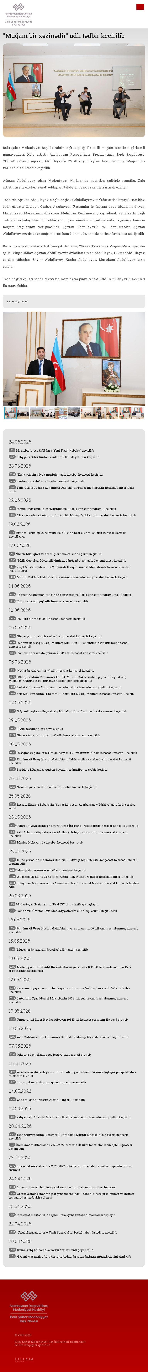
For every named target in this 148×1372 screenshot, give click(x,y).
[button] (142, 359)
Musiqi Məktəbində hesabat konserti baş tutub (46, 842)
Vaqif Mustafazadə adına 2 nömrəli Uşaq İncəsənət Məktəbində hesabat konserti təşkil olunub (70, 569)
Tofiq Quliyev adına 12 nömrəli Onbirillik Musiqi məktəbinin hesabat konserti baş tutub (71, 489)
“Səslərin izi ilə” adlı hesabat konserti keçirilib (47, 481)
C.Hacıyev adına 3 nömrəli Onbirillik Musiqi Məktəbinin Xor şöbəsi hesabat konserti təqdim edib (73, 861)
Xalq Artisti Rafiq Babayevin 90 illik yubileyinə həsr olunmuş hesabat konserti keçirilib (68, 834)
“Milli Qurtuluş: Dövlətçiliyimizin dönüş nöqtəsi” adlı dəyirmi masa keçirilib (68, 560)
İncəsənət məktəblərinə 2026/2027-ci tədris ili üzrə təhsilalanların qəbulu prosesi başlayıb (71, 1168)
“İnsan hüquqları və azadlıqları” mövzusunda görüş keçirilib (56, 554)
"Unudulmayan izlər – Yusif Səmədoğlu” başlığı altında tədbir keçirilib (63, 1232)
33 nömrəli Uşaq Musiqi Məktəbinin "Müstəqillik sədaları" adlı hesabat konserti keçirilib (70, 761)
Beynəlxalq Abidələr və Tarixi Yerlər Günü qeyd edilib (51, 1250)
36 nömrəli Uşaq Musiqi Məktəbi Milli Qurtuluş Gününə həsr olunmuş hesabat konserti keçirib (69, 644)
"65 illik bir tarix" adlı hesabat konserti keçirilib (48, 619)
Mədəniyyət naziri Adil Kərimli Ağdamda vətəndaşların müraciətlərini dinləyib (70, 1256)
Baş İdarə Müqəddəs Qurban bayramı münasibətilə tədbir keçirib (58, 769)
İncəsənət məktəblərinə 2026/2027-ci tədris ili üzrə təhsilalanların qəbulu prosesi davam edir (70, 1146)
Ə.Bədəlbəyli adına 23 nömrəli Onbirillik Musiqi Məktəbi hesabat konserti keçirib (72, 877)
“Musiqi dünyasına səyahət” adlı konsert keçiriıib (48, 870)
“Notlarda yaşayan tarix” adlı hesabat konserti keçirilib (52, 670)
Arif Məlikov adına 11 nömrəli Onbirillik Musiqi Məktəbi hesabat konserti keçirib (72, 694)
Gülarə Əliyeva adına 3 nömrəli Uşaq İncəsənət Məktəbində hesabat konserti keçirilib (74, 826)
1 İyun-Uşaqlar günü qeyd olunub (36, 729)
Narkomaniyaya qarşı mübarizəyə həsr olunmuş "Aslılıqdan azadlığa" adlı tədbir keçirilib (69, 990)
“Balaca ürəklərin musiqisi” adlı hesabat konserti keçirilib (55, 735)
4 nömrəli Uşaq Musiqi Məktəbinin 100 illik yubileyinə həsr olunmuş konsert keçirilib (68, 1000)
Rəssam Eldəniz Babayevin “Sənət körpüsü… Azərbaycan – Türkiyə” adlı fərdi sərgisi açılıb (72, 806)
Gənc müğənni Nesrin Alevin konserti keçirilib (47, 1100)
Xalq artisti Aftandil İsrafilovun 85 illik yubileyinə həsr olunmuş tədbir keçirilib (70, 1117)
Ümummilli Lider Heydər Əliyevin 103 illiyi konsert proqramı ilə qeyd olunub (69, 1019)
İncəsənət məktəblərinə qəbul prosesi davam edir (48, 1082)
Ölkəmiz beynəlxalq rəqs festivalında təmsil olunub (50, 1054)
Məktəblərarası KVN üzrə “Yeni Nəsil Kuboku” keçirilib (52, 450)
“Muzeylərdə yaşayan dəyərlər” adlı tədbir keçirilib (49, 949)
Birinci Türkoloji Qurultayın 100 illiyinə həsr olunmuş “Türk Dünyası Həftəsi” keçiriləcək (67, 534)
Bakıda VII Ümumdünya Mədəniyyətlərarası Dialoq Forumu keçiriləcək (63, 911)
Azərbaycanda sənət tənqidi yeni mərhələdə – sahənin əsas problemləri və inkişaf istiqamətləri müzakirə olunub (71, 1195)
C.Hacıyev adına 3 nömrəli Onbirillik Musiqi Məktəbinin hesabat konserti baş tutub (73, 515)
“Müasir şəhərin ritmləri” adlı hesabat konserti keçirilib (54, 787)
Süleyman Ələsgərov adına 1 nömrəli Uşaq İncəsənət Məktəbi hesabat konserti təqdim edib (74, 885)
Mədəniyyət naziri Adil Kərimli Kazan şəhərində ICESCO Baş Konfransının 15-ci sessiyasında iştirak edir (70, 969)
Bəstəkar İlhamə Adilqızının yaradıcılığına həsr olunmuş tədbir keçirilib (65, 687)
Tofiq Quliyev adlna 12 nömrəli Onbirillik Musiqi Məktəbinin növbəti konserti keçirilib (68, 1136)
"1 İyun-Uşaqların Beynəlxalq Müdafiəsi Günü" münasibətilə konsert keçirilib (68, 711)
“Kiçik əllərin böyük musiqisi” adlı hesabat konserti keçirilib (56, 474)
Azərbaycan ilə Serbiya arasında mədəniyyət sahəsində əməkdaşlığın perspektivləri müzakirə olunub (72, 1074)
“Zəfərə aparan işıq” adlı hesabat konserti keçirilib (49, 601)
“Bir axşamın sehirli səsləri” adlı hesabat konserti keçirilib (55, 636)
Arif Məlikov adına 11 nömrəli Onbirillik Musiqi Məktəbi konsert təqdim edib (69, 1037)
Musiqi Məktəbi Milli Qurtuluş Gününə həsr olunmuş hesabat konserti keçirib (69, 577)
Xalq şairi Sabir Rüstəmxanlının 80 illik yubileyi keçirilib (54, 457)
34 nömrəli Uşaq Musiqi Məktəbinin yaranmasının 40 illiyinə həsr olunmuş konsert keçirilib (73, 930)
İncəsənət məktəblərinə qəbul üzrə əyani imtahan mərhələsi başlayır (62, 1187)
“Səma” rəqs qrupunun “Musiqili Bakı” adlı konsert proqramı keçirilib (63, 509)
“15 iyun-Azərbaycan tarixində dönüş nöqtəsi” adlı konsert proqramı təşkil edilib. (71, 595)
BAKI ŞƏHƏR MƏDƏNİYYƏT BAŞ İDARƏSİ (23, 14)
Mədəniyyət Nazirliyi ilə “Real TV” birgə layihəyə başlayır (54, 904)
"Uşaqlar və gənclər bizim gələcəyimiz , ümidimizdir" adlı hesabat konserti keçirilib (73, 753)
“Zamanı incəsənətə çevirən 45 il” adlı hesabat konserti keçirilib (59, 653)
